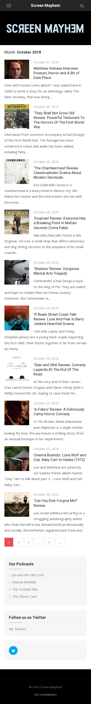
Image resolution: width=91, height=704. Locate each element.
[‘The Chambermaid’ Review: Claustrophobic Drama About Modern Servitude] (16, 171)
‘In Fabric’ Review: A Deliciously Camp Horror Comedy (59, 411)
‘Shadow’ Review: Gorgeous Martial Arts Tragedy (56, 270)
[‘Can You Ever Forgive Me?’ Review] (16, 504)
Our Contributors (45, 694)
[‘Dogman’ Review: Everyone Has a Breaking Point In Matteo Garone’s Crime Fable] (16, 222)
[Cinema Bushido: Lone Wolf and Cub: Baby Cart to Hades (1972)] (16, 458)
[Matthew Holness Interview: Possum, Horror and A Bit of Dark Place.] (16, 69)
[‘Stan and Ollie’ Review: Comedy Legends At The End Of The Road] (16, 368)
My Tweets (17, 629)
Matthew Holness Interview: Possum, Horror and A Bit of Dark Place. (57, 73)
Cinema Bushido (24, 582)
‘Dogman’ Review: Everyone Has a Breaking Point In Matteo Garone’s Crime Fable (59, 223)
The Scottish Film (25, 589)
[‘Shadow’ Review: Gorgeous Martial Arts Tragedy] (16, 272)
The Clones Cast (24, 596)
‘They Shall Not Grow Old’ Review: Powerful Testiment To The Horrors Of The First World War (59, 120)
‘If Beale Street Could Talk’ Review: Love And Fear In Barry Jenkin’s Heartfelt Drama (59, 319)
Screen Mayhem (45, 5)
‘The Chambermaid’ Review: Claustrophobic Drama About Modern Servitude (57, 173)
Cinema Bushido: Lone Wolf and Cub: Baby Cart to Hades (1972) (60, 457)
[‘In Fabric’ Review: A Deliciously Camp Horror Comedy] (16, 413)
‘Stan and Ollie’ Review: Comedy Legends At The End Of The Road (60, 369)
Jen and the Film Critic (28, 575)
